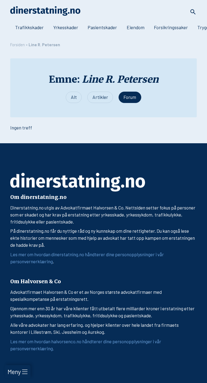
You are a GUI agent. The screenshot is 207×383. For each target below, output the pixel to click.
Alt (74, 97)
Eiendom (135, 27)
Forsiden (17, 44)
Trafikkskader (29, 27)
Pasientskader (102, 27)
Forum (129, 97)
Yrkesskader (65, 27)
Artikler (100, 97)
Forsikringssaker (171, 27)
